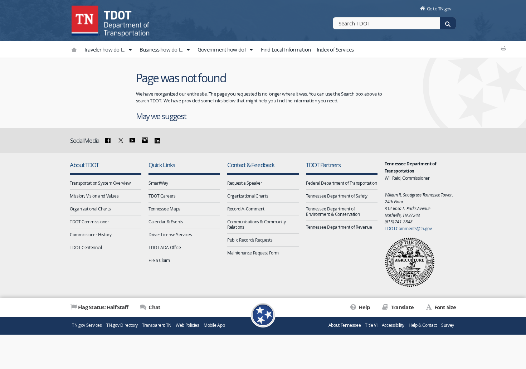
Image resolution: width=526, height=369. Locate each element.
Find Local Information (286, 49)
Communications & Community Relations (256, 224)
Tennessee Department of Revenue (339, 227)
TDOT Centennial (86, 247)
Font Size (444, 307)
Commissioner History (91, 234)
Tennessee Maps (164, 209)
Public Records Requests (249, 240)
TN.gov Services (87, 325)
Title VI (371, 325)
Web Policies (187, 325)
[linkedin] (157, 140)
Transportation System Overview (100, 183)
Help (363, 307)
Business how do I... (162, 49)
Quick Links (161, 165)
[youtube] (132, 140)
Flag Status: (103, 307)
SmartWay (158, 183)
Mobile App (214, 325)
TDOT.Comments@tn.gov (408, 228)
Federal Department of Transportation (341, 183)
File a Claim (159, 260)
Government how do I (223, 49)
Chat (153, 307)
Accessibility (393, 325)
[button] (129, 50)
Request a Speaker (244, 183)
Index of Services (335, 49)
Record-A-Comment (245, 209)
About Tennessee (344, 325)
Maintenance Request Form (253, 253)
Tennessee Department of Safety (336, 196)
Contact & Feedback (250, 165)
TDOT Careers (162, 196)
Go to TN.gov (439, 8)
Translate (402, 307)
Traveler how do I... (105, 49)
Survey (447, 325)
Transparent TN (156, 325)
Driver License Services (170, 234)
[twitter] (120, 140)
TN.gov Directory (122, 325)
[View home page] (86, 20)
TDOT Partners (323, 165)
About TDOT (84, 165)
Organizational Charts (90, 209)
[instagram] (145, 140)
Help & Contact (423, 325)
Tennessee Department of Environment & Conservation (333, 211)
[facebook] (108, 140)
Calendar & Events (165, 221)
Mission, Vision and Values (94, 196)
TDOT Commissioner (89, 221)
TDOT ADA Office (164, 247)
